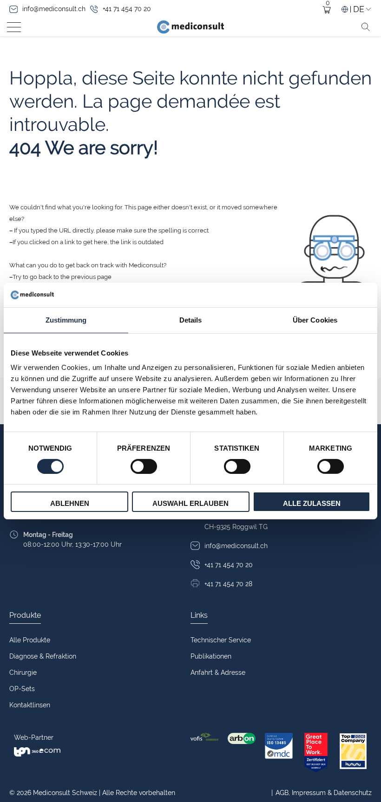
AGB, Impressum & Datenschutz (321, 792)
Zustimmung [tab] (66, 319)
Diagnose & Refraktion (42, 656)
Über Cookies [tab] (315, 319)
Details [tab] (190, 319)
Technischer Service (220, 640)
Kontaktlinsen (29, 705)
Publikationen (210, 656)
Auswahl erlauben (190, 503)
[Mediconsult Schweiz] (190, 27)
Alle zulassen (312, 503)
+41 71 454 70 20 (127, 9)
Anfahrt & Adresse (217, 672)
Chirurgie (23, 672)
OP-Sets (22, 688)
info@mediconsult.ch (53, 9)
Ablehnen (69, 503)
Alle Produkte (29, 640)
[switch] (144, 466)
